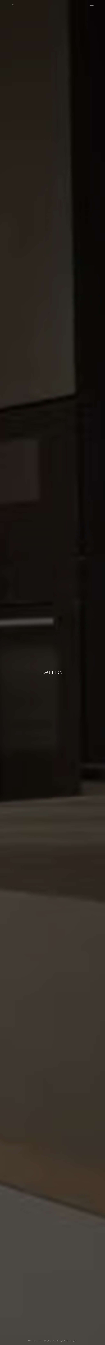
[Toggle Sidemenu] (92, 6)
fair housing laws (72, 1341)
